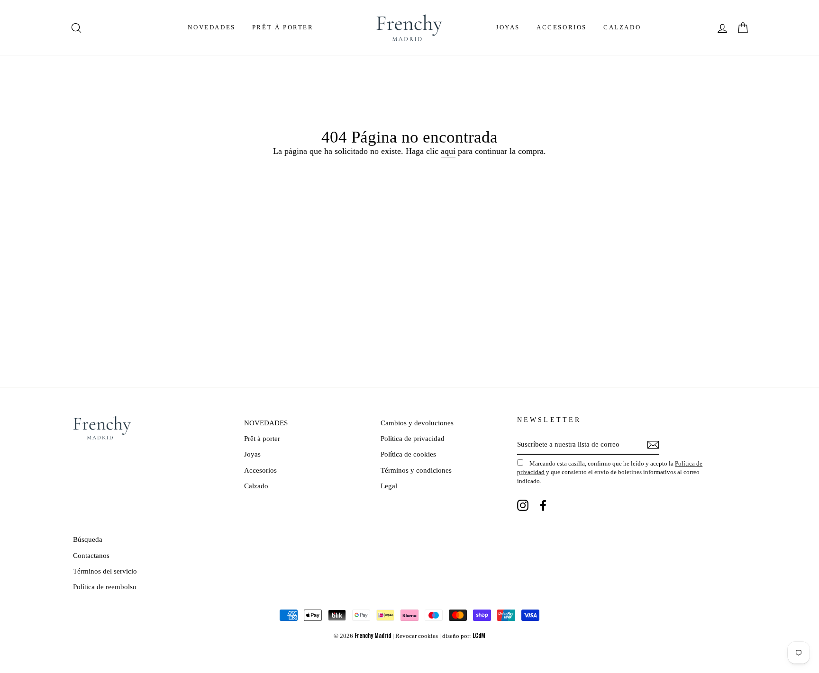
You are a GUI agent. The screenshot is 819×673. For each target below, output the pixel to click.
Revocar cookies (416, 636)
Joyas (508, 27)
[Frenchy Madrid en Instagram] (522, 505)
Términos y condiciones (416, 470)
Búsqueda (87, 539)
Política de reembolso (104, 587)
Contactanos (91, 555)
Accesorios (562, 27)
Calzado (622, 27)
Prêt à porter (283, 27)
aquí (448, 151)
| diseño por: (462, 636)
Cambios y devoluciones (417, 423)
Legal (389, 486)
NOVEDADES (211, 27)
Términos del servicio (105, 571)
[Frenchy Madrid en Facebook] (543, 505)
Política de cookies (408, 454)
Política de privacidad (413, 438)
